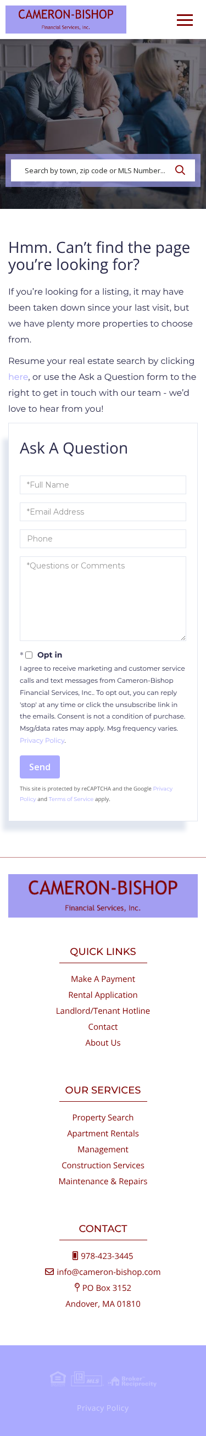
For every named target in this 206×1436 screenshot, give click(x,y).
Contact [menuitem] (103, 1026)
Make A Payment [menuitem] (103, 979)
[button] (183, 170)
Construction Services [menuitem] (103, 1165)
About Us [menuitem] (102, 1042)
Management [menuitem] (103, 1149)
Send (40, 767)
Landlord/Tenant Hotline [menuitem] (103, 1011)
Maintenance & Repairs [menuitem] (103, 1181)
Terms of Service (71, 799)
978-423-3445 (107, 1256)
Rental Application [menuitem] (103, 995)
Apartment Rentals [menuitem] (103, 1133)
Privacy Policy (42, 741)
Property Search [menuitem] (102, 1117)
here (18, 377)
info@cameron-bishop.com (108, 1272)
